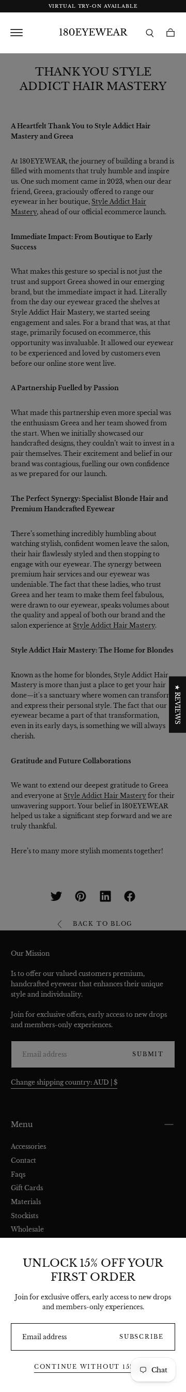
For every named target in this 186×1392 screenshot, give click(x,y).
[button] (150, 33)
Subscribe (141, 1337)
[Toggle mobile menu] (31, 32)
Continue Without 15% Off (93, 1367)
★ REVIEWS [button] (177, 704)
